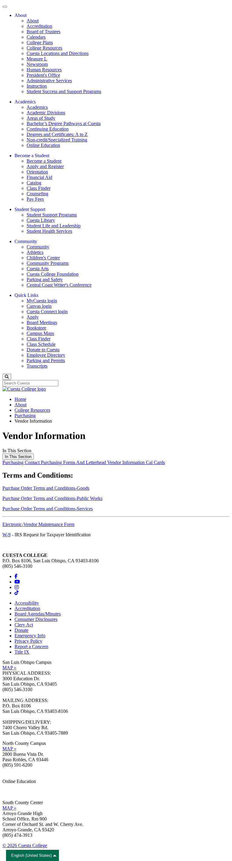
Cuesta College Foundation (53, 274)
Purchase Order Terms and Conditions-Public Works (52, 498)
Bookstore (36, 327)
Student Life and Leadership (54, 225)
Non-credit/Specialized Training (57, 139)
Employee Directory (46, 355)
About (33, 20)
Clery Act (23, 624)
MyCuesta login (42, 300)
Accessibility (26, 603)
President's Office (43, 75)
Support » (11, 792)
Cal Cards (155, 462)
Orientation (37, 171)
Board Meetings (42, 322)
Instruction (37, 86)
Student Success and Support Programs (64, 91)
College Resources (44, 47)
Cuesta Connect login (47, 311)
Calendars (36, 37)
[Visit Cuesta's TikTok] (16, 592)
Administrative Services (49, 80)
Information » (15, 786)
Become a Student (44, 161)
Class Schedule (41, 344)
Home (20, 399)
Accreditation (39, 26)
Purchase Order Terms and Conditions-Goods (45, 488)
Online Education (43, 145)
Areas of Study (41, 118)
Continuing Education (48, 129)
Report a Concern (31, 646)
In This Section (18, 456)
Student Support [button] (29, 209)
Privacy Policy (28, 641)
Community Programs (48, 263)
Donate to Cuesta (43, 349)
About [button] (20, 15)
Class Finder (38, 188)
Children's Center (43, 257)
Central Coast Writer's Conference (59, 285)
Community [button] (25, 241)
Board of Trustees (43, 31)
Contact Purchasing (44, 462)
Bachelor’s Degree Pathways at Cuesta (64, 123)
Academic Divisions (46, 112)
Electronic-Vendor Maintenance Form (38, 524)
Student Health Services (49, 231)
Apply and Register (45, 166)
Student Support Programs (52, 214)
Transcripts (37, 366)
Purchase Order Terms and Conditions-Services (47, 508)
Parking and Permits (46, 360)
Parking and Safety (45, 279)
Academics (37, 107)
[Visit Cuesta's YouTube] (17, 581)
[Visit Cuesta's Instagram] (16, 587)
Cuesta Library (41, 220)
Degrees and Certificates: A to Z (57, 134)
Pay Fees (35, 199)
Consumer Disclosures (35, 619)
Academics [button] (25, 101)
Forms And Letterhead (85, 462)
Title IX (21, 652)
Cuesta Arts (38, 268)
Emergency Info (29, 635)
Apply (33, 317)
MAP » (9, 667)
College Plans (40, 42)
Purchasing (25, 415)
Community (38, 246)
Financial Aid (39, 177)
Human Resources (44, 69)
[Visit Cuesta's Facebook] (16, 576)
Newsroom (37, 64)
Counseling (37, 193)
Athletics (35, 252)
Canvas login (39, 306)
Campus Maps (40, 333)
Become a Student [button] (31, 155)
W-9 (6, 534)
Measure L (37, 58)
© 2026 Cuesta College (24, 845)
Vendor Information (126, 462)
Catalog (34, 182)
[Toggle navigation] (4, 7)
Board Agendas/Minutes (37, 613)
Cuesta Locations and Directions (58, 53)
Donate (21, 630)
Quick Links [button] (26, 295)
